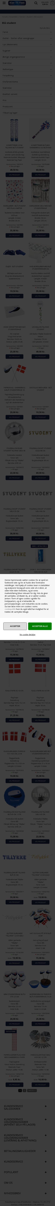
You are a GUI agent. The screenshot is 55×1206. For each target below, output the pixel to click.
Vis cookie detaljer (27, 634)
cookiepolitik (10, 609)
